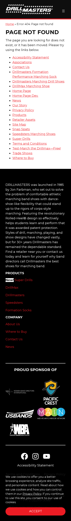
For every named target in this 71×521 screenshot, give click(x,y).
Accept (35, 511)
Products (19, 115)
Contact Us (20, 67)
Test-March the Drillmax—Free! (36, 148)
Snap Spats (21, 129)
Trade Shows (22, 153)
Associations (22, 62)
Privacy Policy (23, 110)
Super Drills (21, 139)
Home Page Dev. (25, 96)
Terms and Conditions (29, 144)
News (16, 100)
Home (10, 24)
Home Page (21, 91)
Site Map (19, 124)
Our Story (19, 105)
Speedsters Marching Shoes (33, 134)
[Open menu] (63, 11)
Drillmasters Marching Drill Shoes (38, 81)
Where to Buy (23, 158)
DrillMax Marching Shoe (31, 86)
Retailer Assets (23, 120)
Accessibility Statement (30, 57)
